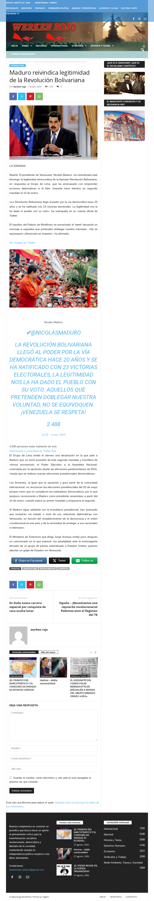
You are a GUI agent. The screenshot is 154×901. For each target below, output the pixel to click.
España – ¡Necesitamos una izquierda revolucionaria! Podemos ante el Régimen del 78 (78, 609)
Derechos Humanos (114, 845)
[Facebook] (133, 19)
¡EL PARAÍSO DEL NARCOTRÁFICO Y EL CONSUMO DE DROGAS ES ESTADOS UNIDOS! (22, 684)
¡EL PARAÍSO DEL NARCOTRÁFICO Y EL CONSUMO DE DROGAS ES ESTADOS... (85, 835)
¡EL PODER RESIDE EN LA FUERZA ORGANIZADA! (85, 868)
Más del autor (48, 652)
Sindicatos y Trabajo (115, 857)
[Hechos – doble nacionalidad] (53, 667)
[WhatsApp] (39, 96)
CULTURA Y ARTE (129, 8)
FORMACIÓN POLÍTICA (58, 8)
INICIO (103, 896)
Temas (25, 45)
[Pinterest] (30, 96)
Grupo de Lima (30, 568)
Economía (77, 45)
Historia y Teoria (78, 676)
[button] (142, 50)
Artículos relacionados (23, 652)
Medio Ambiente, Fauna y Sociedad (123, 862)
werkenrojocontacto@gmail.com (26, 869)
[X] (22, 96)
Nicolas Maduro (47, 568)
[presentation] (22, 242)
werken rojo (19, 86)
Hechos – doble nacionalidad (48, 681)
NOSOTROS (26, 8)
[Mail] (145, 19)
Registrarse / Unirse (46, 2)
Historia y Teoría (100, 45)
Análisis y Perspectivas (84, 8)
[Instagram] (139, 19)
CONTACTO (40, 8)
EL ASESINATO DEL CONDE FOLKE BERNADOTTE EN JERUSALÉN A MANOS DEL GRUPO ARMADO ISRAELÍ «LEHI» (82, 688)
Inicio (14, 45)
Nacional (41, 45)
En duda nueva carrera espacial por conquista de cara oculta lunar (27, 607)
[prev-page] (91, 652)
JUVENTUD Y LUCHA (108, 8)
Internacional (59, 45)
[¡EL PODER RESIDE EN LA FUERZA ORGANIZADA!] (64, 869)
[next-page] (95, 652)
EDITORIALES (12, 8)
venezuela (63, 568)
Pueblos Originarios (23, 54)
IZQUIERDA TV (12, 13)
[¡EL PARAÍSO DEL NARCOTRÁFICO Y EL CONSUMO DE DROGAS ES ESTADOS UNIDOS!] (23, 667)
